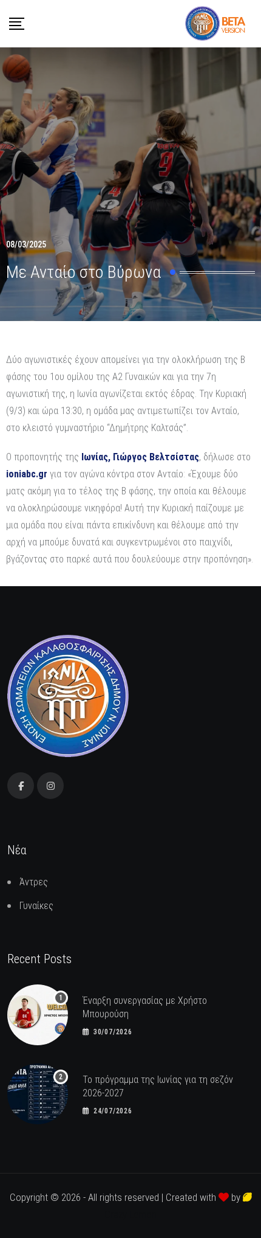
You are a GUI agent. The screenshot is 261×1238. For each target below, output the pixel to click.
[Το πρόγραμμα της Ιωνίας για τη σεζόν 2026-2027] (37, 1093)
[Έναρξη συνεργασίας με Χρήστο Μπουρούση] (37, 1014)
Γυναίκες (36, 905)
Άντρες (33, 882)
